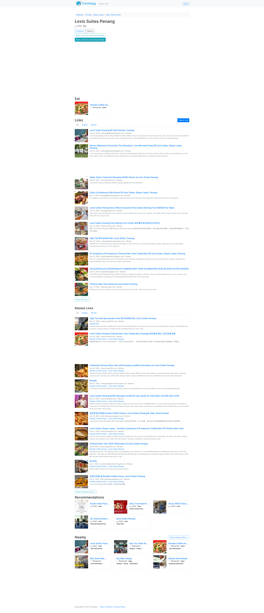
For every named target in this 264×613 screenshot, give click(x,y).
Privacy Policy (119, 607)
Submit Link (103, 4)
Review (94, 125)
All (77, 125)
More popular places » (179, 537)
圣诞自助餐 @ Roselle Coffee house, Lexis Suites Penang (117, 476)
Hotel (84, 26)
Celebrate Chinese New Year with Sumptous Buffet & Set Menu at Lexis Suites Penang (132, 365)
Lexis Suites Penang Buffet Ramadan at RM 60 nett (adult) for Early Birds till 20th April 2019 (134, 396)
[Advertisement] (132, 77)
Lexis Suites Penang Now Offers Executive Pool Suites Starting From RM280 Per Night (132, 208)
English (85, 125)
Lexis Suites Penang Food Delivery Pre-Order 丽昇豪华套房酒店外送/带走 (125, 223)
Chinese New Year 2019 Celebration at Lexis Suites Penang (119, 443)
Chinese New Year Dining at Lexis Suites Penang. (114, 284)
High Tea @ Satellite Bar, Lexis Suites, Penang (112, 238)
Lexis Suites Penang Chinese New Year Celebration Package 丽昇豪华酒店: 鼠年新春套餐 (132, 333)
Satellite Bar (94, 324)
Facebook (80, 31)
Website (90, 31)
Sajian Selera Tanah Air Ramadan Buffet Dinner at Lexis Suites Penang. (124, 177)
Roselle (93, 380)
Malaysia (79, 15)
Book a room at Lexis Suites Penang (90, 35)
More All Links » (82, 300)
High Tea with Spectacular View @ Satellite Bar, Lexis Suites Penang (123, 318)
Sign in (186, 4)
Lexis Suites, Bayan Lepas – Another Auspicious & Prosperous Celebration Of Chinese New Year (137, 428)
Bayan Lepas (98, 15)
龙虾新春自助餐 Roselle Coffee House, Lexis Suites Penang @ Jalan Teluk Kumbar (129, 413)
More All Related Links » (85, 492)
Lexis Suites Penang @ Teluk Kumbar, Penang (112, 130)
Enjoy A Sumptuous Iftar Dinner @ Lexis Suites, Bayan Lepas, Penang (123, 192)
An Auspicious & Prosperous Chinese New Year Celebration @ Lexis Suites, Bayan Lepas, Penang (137, 253)
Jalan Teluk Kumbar (113, 15)
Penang (88, 15)
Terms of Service (106, 607)
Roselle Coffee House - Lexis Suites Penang (107, 339)
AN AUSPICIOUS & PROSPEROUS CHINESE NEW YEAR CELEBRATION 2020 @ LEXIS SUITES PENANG (139, 269)
